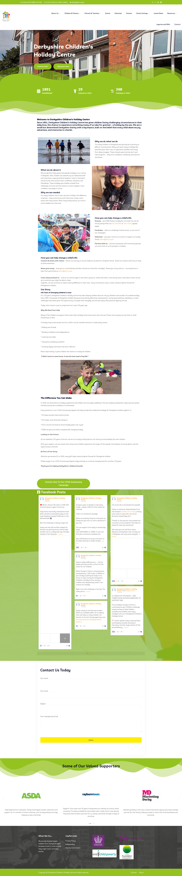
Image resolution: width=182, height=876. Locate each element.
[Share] (67, 645)
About (141, 872)
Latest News (158, 13)
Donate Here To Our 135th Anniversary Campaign (63, 483)
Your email (44, 691)
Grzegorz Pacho (130, 591)
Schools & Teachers (92, 13)
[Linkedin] (161, 2)
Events (107, 13)
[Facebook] (152, 2)
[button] (3, 799)
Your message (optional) (49, 716)
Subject (43, 704)
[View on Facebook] (69, 645)
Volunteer (118, 13)
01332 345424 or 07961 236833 (57, 2)
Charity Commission (72, 848)
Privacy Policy (70, 841)
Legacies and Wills (163, 24)
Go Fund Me (116, 223)
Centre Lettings (142, 13)
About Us (54, 13)
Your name (44, 678)
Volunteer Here (63, 66)
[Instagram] (158, 2)
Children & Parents (71, 13)
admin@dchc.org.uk (78, 2)
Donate (129, 13)
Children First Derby (128, 512)
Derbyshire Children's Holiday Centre (55, 499)
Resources (171, 13)
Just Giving (128, 223)
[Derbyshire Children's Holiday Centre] (22, 16)
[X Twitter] (155, 2)
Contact (177, 24)
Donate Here (42, 66)
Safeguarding (70, 844)
